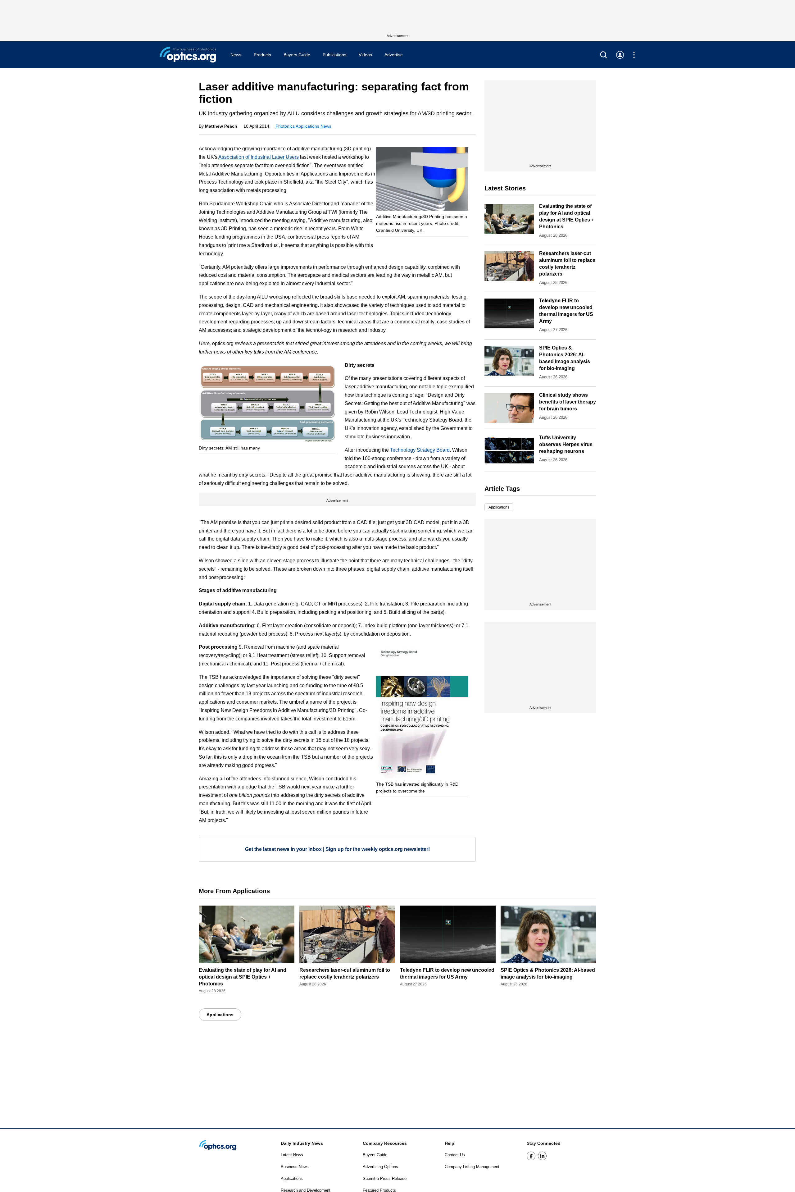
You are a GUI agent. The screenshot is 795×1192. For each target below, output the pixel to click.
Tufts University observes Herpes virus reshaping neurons (566, 444)
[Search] (603, 54)
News (235, 54)
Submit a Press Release (385, 1178)
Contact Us (455, 1155)
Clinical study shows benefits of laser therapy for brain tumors (567, 401)
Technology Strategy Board (420, 450)
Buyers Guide (297, 54)
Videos (365, 54)
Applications (498, 507)
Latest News (292, 1155)
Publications (334, 54)
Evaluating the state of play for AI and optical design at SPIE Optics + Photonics (242, 976)
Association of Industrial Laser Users (258, 157)
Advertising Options (380, 1166)
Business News (295, 1166)
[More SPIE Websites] (634, 54)
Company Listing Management (472, 1166)
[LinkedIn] (542, 1156)
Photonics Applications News (303, 126)
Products (262, 54)
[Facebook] (531, 1156)
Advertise (393, 54)
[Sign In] (620, 54)
